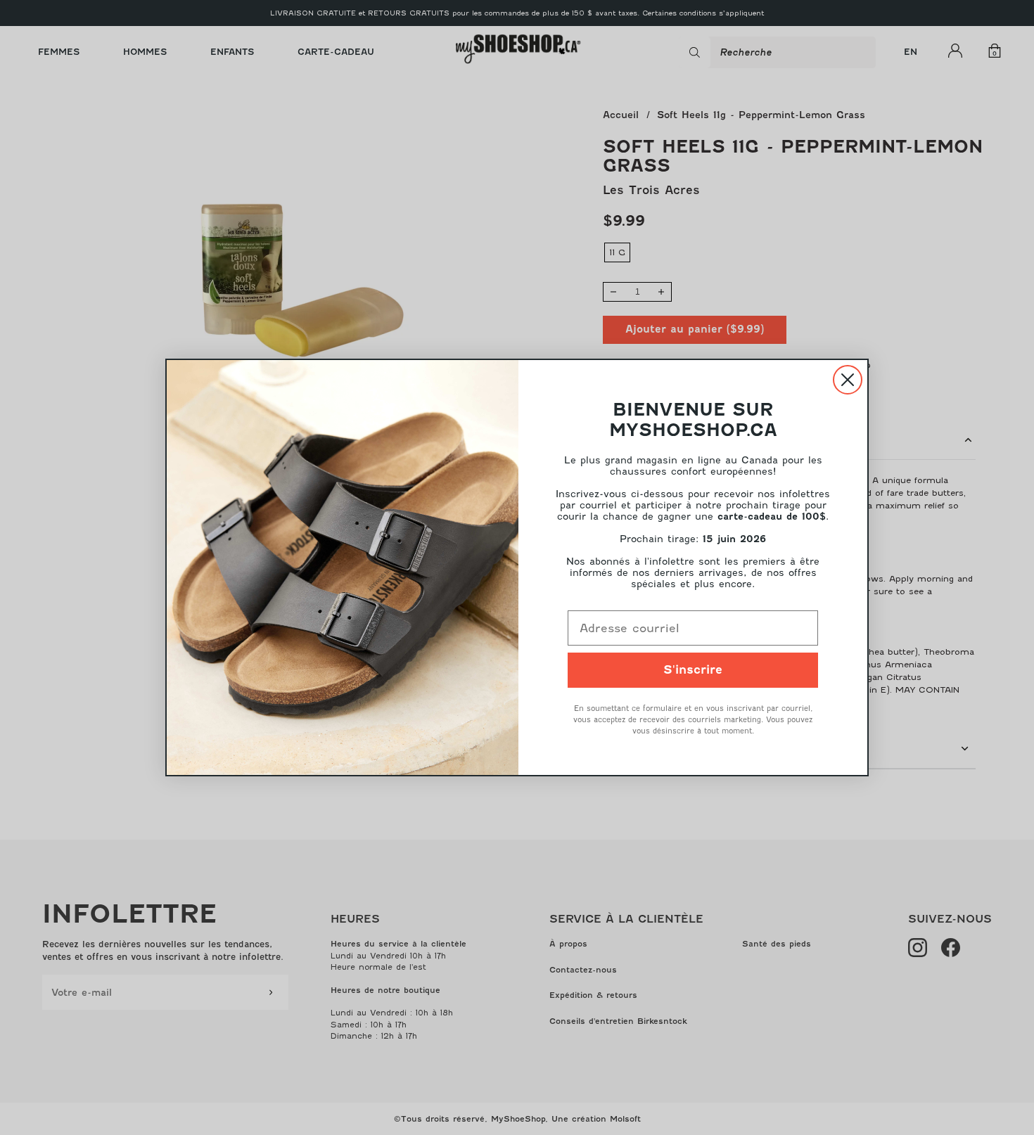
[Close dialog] (848, 380)
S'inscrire (692, 669)
